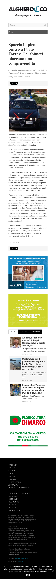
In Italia (12, 505)
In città (12, 508)
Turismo (12, 479)
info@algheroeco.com (21, 558)
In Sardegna (14, 482)
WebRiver (20, 561)
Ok (28, 575)
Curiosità (13, 496)
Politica (12, 468)
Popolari (23, 331)
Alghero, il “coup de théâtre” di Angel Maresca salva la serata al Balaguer (33, 342)
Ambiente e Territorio (19, 493)
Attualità (13, 485)
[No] (52, 571)
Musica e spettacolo (18, 488)
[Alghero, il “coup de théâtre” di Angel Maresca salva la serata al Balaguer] (15, 348)
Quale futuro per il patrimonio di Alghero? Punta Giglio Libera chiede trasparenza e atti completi (33, 364)
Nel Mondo (13, 502)
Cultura (12, 471)
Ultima (13, 331)
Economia (13, 499)
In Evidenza (36, 331)
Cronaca (12, 465)
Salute (11, 476)
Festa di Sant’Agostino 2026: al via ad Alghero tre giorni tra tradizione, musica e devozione (33, 389)
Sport (11, 474)
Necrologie (14, 510)
